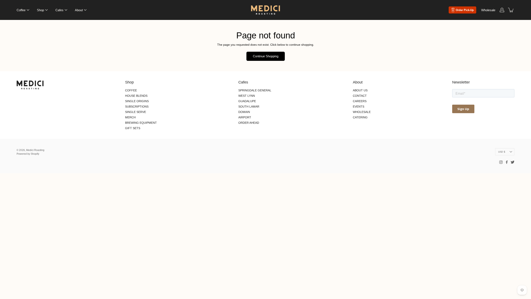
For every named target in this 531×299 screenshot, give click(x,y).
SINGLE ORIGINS (137, 101)
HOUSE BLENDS (136, 95)
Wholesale (488, 10)
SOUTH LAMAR (248, 106)
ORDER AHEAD (248, 122)
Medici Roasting (35, 150)
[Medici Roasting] (265, 10)
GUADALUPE (247, 101)
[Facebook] (507, 162)
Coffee (21, 10)
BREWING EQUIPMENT (141, 122)
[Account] (502, 10)
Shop (40, 10)
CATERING (360, 117)
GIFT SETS (132, 128)
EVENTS (358, 106)
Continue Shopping (265, 56)
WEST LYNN (246, 95)
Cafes (59, 10)
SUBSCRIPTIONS (137, 106)
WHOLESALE (362, 112)
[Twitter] (512, 162)
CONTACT (360, 95)
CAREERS (360, 101)
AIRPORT (244, 117)
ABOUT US (360, 90)
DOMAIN (244, 112)
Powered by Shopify (28, 153)
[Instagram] (501, 162)
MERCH (130, 117)
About (79, 10)
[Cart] (511, 10)
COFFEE (131, 90)
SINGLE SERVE (135, 112)
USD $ (501, 152)
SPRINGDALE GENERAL (254, 90)
